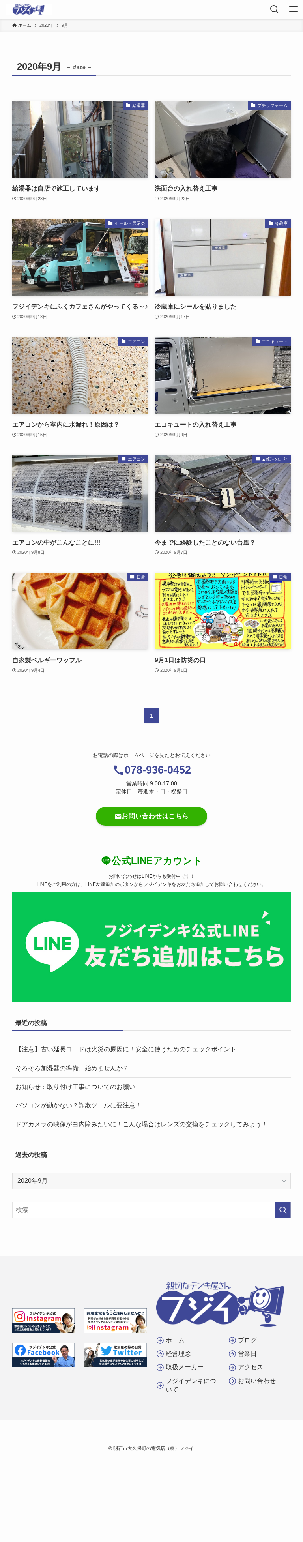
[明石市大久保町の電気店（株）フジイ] (29, 9)
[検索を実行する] (283, 1210)
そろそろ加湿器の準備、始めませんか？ (72, 1068)
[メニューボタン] (293, 9)
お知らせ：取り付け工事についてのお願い (75, 1086)
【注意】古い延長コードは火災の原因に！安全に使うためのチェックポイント (125, 1049)
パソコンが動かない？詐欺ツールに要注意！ (78, 1105)
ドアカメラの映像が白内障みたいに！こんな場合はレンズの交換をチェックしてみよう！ (141, 1124)
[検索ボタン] (274, 9)
